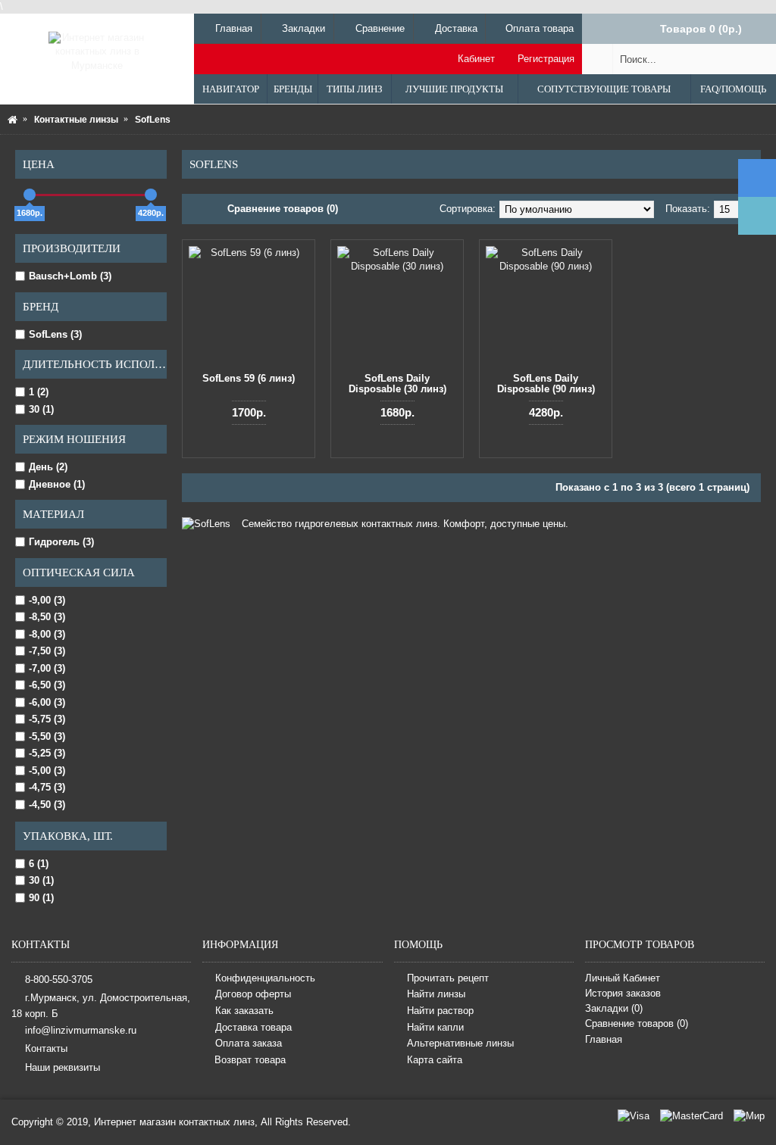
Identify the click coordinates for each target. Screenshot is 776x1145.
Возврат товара (250, 1059)
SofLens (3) (55, 334)
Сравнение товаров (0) (282, 208)
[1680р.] (29, 195)
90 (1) (41, 897)
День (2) (48, 467)
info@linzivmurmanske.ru (80, 1029)
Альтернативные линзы (460, 1043)
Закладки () (614, 1008)
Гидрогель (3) (61, 542)
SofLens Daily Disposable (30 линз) (397, 384)
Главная (603, 1039)
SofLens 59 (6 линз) (248, 378)
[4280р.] (151, 195)
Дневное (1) (57, 484)
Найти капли (435, 1027)
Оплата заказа (248, 1043)
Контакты (46, 1048)
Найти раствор (440, 1010)
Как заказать (244, 1010)
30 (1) (41, 409)
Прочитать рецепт (448, 978)
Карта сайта (434, 1059)
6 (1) (38, 863)
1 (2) (38, 392)
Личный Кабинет (622, 978)
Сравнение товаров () (636, 1023)
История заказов (623, 993)
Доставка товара (253, 1027)
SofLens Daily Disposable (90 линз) (546, 384)
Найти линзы (436, 994)
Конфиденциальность (265, 978)
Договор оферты (253, 994)
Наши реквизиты (62, 1066)
